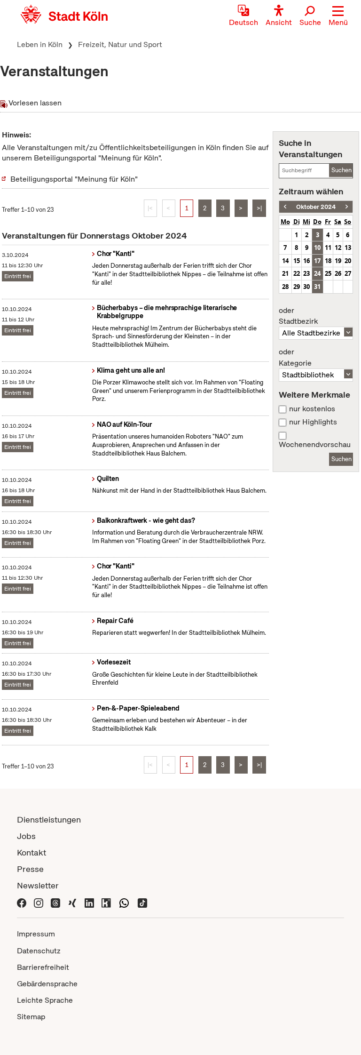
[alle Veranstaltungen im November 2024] (347, 207)
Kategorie (295, 357)
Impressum (36, 934)
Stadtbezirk (298, 316)
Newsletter (38, 885)
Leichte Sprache (45, 1000)
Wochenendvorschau (315, 444)
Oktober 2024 (316, 207)
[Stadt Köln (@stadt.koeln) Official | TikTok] (142, 902)
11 (328, 247)
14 (285, 260)
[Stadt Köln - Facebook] (21, 902)
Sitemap (31, 1017)
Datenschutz (39, 951)
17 (317, 260)
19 (338, 260)
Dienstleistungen (49, 819)
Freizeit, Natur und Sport (120, 44)
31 (317, 286)
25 (328, 273)
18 (328, 260)
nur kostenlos (312, 409)
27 (348, 273)
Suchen (341, 170)
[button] (338, 16)
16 (306, 260)
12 (338, 247)
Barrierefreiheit (43, 967)
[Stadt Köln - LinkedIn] (89, 902)
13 (348, 247)
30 (306, 286)
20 (348, 260)
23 (306, 273)
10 (317, 247)
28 (285, 286)
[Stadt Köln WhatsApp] (124, 902)
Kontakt (31, 852)
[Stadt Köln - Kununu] (106, 902)
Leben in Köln (40, 44)
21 (285, 273)
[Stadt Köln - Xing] (72, 902)
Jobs (26, 836)
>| (259, 208)
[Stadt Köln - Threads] (55, 902)
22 (296, 273)
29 (296, 286)
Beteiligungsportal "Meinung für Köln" (74, 179)
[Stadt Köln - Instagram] (38, 902)
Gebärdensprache (47, 984)
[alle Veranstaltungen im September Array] (285, 207)
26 (338, 273)
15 (296, 260)
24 (317, 273)
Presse (30, 868)
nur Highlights (313, 422)
